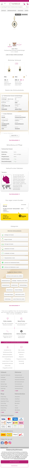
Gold (16, 102)
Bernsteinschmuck (19, 382)
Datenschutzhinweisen (19, 458)
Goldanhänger (8, 299)
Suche (27, 7)
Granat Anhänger (18, 290)
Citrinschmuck (18, 384)
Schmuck (3, 10)
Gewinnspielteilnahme (7, 357)
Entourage (4, 109)
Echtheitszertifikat (7, 352)
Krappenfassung (19, 124)
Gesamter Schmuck (5, 375)
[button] (1, 3)
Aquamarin (17, 401)
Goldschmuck (14, 285)
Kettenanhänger (23, 285)
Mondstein (17, 410)
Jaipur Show (18, 109)
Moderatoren (21, 352)
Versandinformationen (7, 363)
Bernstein (17, 403)
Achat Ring (3, 396)
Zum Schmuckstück (13, 140)
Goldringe (3, 388)
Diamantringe (4, 386)
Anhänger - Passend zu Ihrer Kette (19, 280)
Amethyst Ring (4, 399)
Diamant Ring (4, 405)
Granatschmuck (5, 285)
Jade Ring (3, 410)
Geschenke (20, 10)
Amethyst (17, 399)
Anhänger (3, 377)
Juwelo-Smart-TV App (7, 361)
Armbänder (3, 379)
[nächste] (26, 75)
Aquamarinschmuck (20, 379)
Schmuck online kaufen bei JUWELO (14, 276)
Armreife (3, 382)
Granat (3, 117)
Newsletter (21, 361)
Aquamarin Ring (4, 401)
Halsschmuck (10, 290)
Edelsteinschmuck (12, 10)
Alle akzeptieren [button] (14, 462)
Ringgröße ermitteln (7, 368)
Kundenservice (7, 350)
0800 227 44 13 (7, 337)
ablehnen (17, 456)
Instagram (9, 442)
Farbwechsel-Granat (20, 117)
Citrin (16, 405)
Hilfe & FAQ (7, 365)
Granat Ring (3, 408)
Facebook (2, 442)
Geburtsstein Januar (19, 294)
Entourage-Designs (9, 294)
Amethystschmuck (19, 377)
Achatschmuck (18, 375)
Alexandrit (17, 396)
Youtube (6, 442)
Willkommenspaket (7, 354)
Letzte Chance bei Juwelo (18, 299)
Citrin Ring (3, 403)
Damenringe (4, 384)
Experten (21, 354)
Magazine (21, 357)
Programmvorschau (21, 359)
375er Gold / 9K (6, 106)
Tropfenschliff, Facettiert (5, 124)
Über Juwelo (21, 350)
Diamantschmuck (19, 386)
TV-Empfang (8, 359)
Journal (21, 363)
